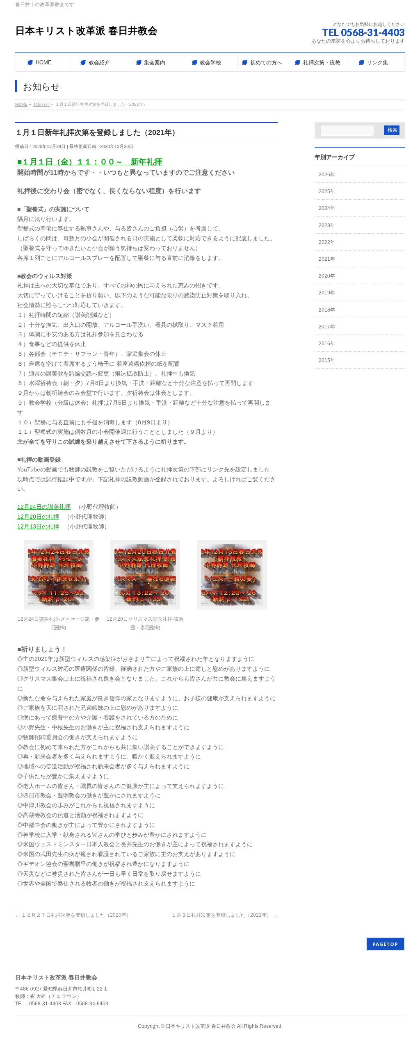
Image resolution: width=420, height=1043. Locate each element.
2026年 (327, 175)
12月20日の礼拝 (38, 516)
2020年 (327, 276)
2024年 (327, 208)
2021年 (327, 259)
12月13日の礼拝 (38, 526)
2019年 (327, 293)
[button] (58, 588)
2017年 (327, 327)
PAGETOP (385, 944)
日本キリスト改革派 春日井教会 (86, 30)
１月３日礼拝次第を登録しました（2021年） (224, 915)
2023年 (327, 225)
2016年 (327, 343)
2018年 (327, 310)
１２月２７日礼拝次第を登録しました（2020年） (73, 915)
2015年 (327, 360)
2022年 (327, 242)
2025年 (327, 191)
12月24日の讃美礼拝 (44, 506)
